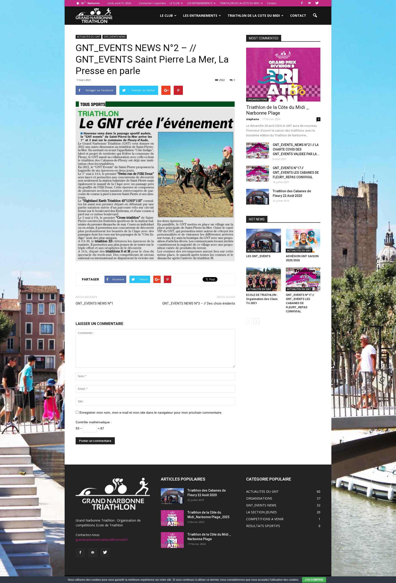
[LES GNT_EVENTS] (263, 241)
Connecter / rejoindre (152, 3)
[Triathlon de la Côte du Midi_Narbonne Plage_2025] (172, 518)
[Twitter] (317, 3)
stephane (252, 119)
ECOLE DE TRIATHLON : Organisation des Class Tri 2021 (262, 299)
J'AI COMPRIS (314, 579)
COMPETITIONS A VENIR (264, 519)
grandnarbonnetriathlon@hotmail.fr (102, 539)
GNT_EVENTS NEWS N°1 (94, 303)
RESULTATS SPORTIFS (263, 526)
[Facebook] (301, 3)
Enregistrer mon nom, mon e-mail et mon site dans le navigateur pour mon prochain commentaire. (151, 412)
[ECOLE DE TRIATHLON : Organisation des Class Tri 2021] (263, 279)
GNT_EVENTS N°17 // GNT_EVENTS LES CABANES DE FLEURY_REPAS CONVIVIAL (296, 172)
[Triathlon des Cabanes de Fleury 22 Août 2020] (257, 197)
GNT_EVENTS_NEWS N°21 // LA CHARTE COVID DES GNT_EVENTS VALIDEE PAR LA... (296, 149)
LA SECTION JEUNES (261, 512)
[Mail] (309, 3)
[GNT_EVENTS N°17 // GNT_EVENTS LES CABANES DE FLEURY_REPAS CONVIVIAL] (257, 174)
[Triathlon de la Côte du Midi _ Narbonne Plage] (283, 75)
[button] (314, 15)
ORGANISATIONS (257, 99)
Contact (271, 3)
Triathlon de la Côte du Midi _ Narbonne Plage (277, 110)
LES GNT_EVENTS (258, 256)
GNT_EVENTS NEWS (114, 36)
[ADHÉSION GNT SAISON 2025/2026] (303, 241)
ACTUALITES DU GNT (88, 36)
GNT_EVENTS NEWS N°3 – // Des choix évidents (198, 303)
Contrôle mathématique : (94, 422)
